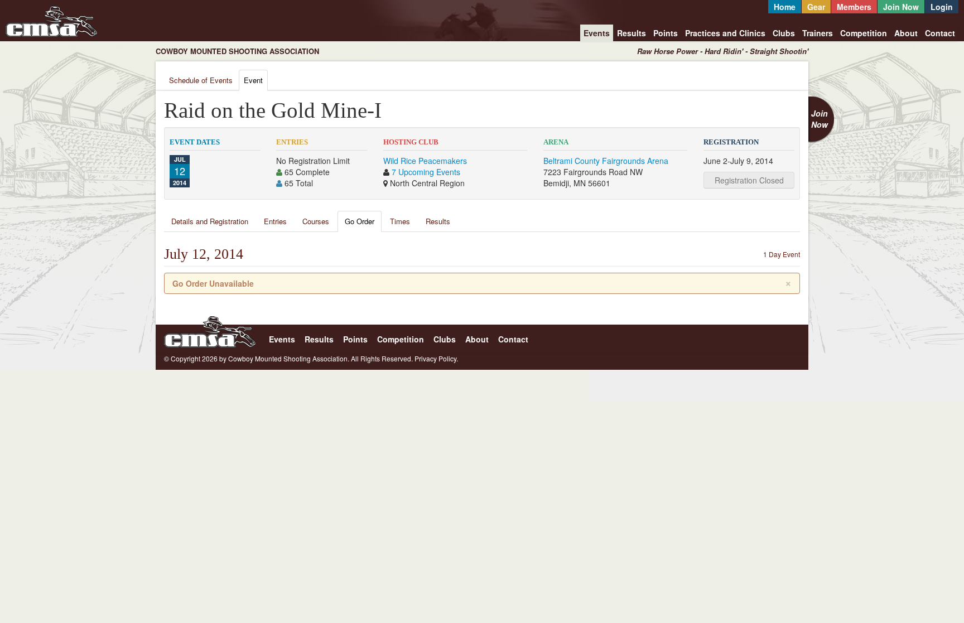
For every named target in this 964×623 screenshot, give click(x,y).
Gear (816, 6)
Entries (275, 221)
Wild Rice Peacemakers (425, 160)
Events (597, 32)
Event (253, 80)
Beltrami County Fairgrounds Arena (605, 160)
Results (631, 32)
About (906, 32)
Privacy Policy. (436, 358)
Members (854, 6)
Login (942, 6)
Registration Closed (749, 180)
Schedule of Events (201, 80)
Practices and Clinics (725, 32)
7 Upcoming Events (426, 171)
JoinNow (819, 119)
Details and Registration (209, 221)
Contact (940, 32)
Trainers (817, 32)
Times (400, 221)
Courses (315, 221)
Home (785, 6)
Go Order (359, 221)
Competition (863, 32)
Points (665, 32)
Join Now (901, 6)
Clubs (784, 32)
